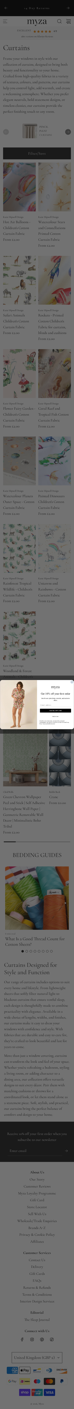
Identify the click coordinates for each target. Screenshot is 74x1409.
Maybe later (55, 716)
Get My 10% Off (56, 711)
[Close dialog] (72, 682)
